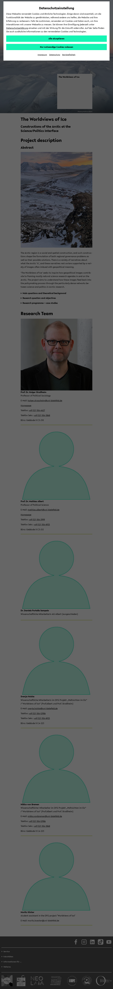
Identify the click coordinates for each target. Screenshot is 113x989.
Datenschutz (54, 54)
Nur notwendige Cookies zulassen (56, 46)
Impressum (42, 54)
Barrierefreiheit (68, 54)
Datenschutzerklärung (17, 28)
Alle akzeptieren (56, 38)
